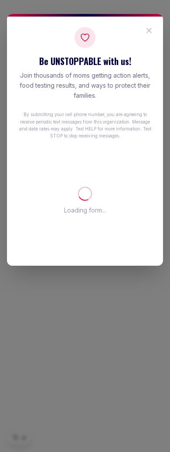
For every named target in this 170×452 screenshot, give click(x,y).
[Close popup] (149, 31)
